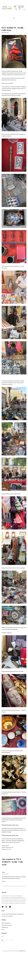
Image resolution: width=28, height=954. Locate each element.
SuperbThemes (22, 950)
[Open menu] (14, 18)
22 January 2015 (5, 874)
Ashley (3, 872)
